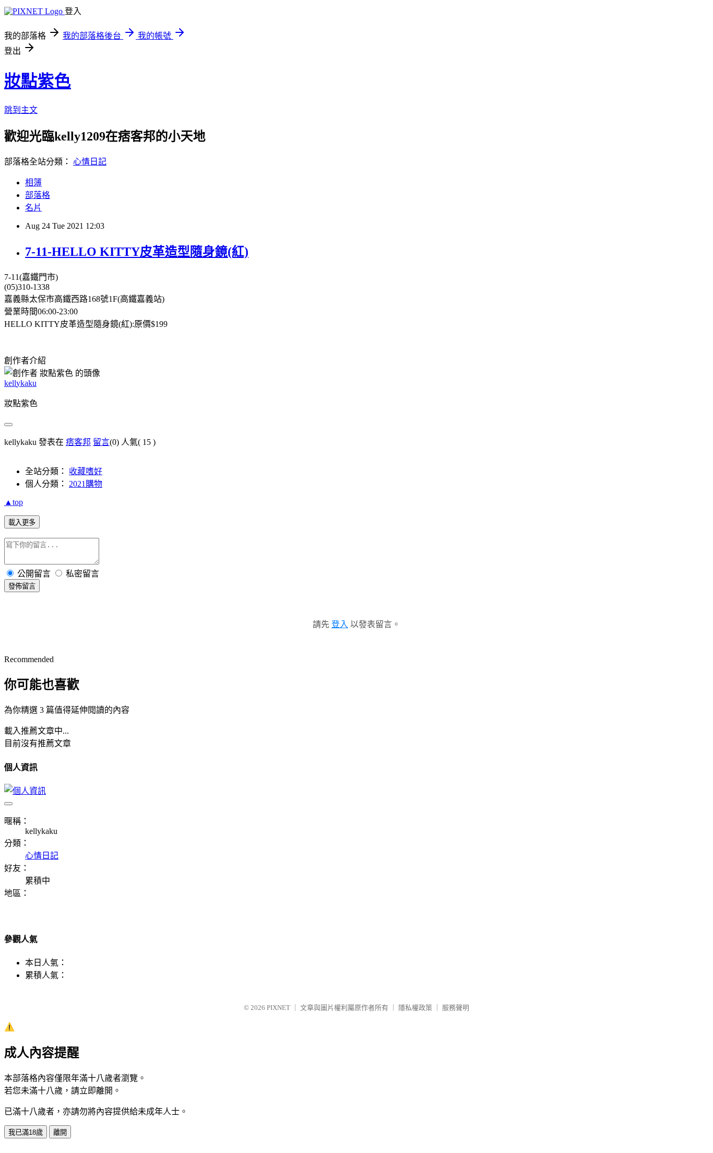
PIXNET (278, 1007)
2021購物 (85, 483)
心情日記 (89, 161)
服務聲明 (455, 1007)
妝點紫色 (37, 81)
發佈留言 (21, 586)
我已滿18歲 (25, 1132)
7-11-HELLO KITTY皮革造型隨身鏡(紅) (136, 251)
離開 (60, 1132)
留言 (101, 442)
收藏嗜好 (85, 471)
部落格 (37, 195)
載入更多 (21, 522)
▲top (13, 502)
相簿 (33, 182)
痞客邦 (78, 442)
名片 (33, 207)
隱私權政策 (415, 1007)
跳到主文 (21, 109)
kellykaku (20, 383)
